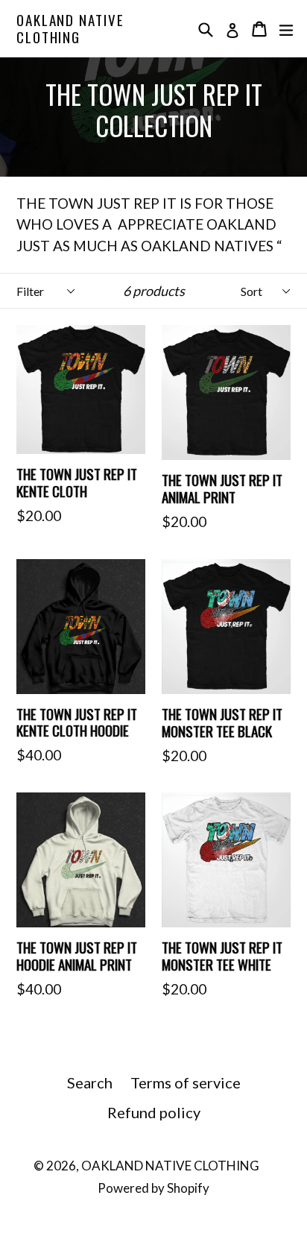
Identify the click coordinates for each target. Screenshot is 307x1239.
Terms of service (185, 1082)
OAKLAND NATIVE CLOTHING (70, 28)
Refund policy (153, 1112)
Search (90, 1082)
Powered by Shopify (153, 1188)
